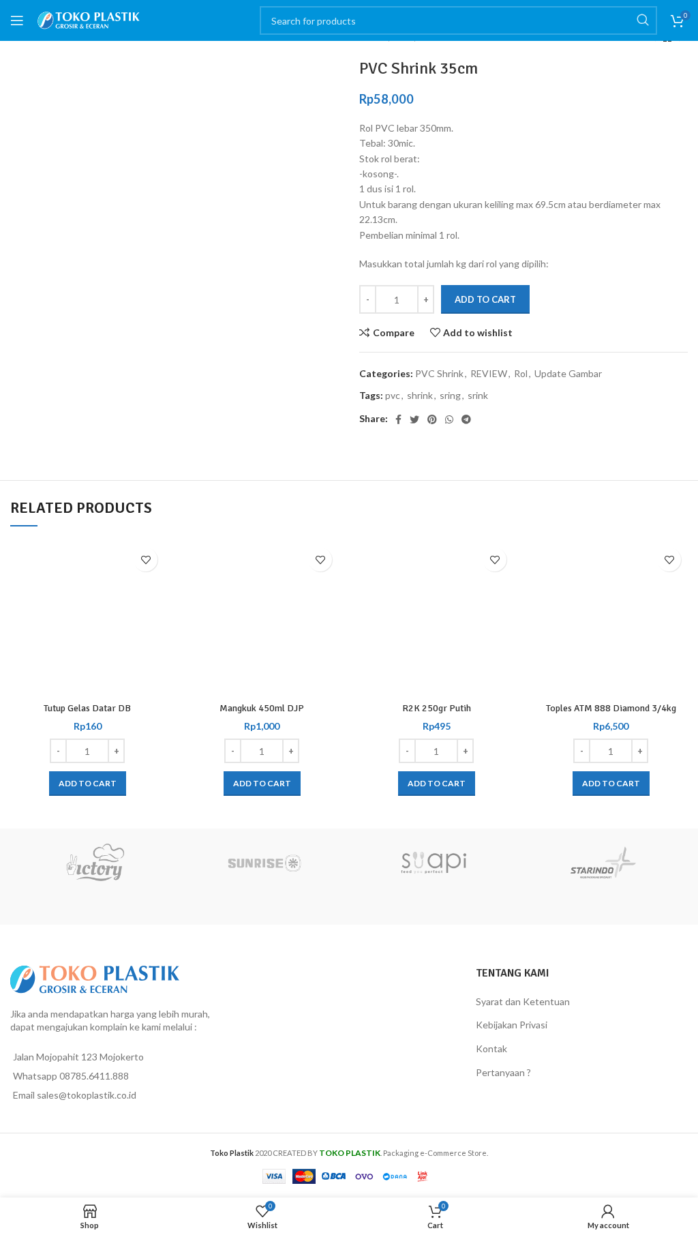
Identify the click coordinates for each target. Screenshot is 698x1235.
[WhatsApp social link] (449, 419)
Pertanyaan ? (503, 1072)
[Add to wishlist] (145, 559)
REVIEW (488, 373)
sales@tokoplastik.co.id (86, 1095)
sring (450, 395)
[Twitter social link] (414, 419)
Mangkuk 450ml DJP (261, 708)
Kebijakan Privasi (511, 1024)
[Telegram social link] (466, 419)
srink (478, 395)
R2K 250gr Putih (436, 708)
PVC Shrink (439, 373)
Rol (521, 373)
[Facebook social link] (398, 419)
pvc (392, 395)
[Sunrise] (265, 863)
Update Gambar (568, 373)
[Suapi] (434, 863)
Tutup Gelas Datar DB (87, 708)
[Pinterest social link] (432, 419)
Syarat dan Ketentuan (523, 1001)
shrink (420, 395)
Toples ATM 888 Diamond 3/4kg (611, 708)
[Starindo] (603, 863)
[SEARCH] (642, 20)
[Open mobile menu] (17, 20)
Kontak (491, 1048)
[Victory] (95, 863)
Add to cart (485, 299)
